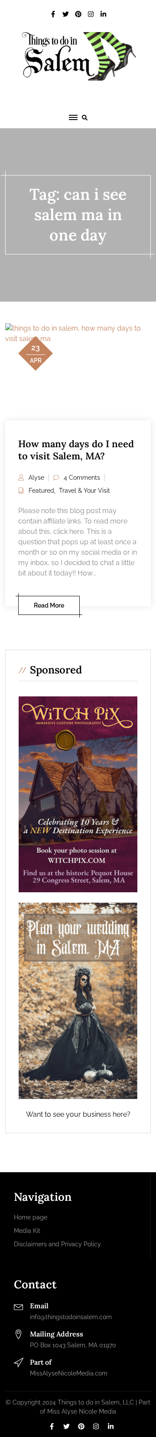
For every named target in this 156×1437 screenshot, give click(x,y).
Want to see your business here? (78, 1114)
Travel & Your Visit (84, 490)
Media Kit (27, 1230)
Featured (41, 490)
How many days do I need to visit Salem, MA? (76, 450)
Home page (30, 1217)
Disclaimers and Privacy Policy (57, 1244)
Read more (49, 605)
